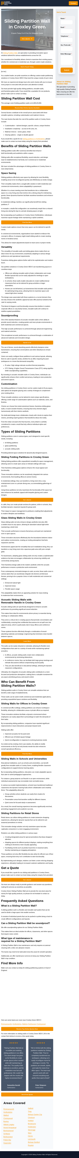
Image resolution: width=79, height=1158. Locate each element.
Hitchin (30, 1136)
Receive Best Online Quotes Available (27, 108)
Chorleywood (41, 1024)
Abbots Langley (8, 1124)
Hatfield (30, 1108)
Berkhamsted (8, 1137)
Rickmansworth (6, 1024)
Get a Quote (26, 39)
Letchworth (31, 1139)
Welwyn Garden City (35, 1114)
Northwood (32, 1024)
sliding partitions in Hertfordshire (34, 139)
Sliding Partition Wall (10, 53)
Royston (31, 1145)
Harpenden (7, 1143)
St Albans (6, 1134)
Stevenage (31, 1130)
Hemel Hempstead (9, 1127)
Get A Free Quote (27, 1094)
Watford (24, 1024)
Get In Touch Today (27, 67)
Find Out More (27, 222)
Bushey (6, 1121)
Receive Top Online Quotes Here (27, 1029)
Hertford (30, 1121)
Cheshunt (31, 1117)
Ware (30, 1133)
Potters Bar (7, 1140)
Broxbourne (32, 1124)
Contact (73, 3)
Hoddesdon (32, 1127)
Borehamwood (8, 1131)
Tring (29, 1111)
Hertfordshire (17, 1024)
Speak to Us (27, 342)
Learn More (27, 641)
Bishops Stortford (34, 1142)
